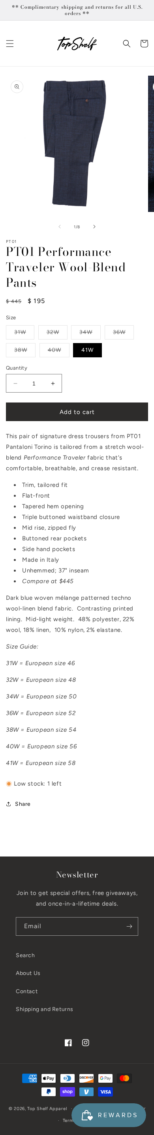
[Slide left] (59, 226)
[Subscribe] (129, 926)
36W (123, 334)
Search (25, 955)
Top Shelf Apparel (47, 1108)
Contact (27, 991)
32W (57, 334)
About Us (28, 973)
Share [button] (23, 804)
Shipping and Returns (44, 1009)
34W (90, 334)
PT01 (11, 241)
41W (87, 350)
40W (58, 351)
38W (25, 351)
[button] (10, 43)
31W (24, 334)
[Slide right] (94, 226)
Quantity (16, 368)
